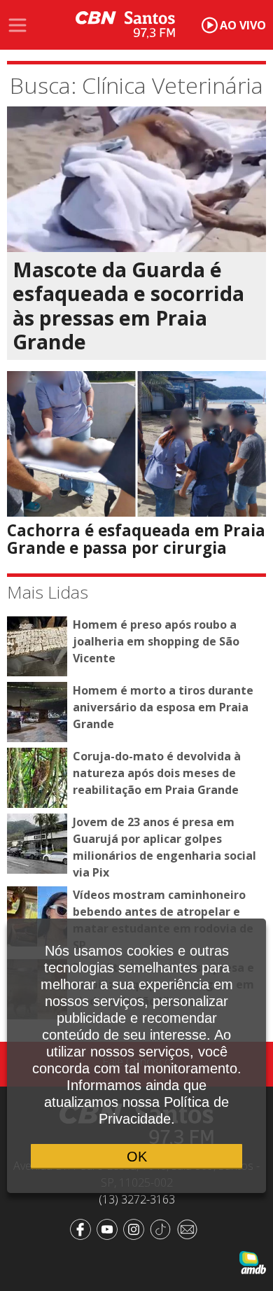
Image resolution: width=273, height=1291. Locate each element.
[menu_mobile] (17, 25)
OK (137, 1156)
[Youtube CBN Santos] (110, 1228)
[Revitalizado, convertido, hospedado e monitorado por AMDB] (252, 1261)
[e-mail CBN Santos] (189, 1228)
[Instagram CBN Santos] (136, 1228)
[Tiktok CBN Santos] (163, 1228)
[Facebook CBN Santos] (83, 1228)
